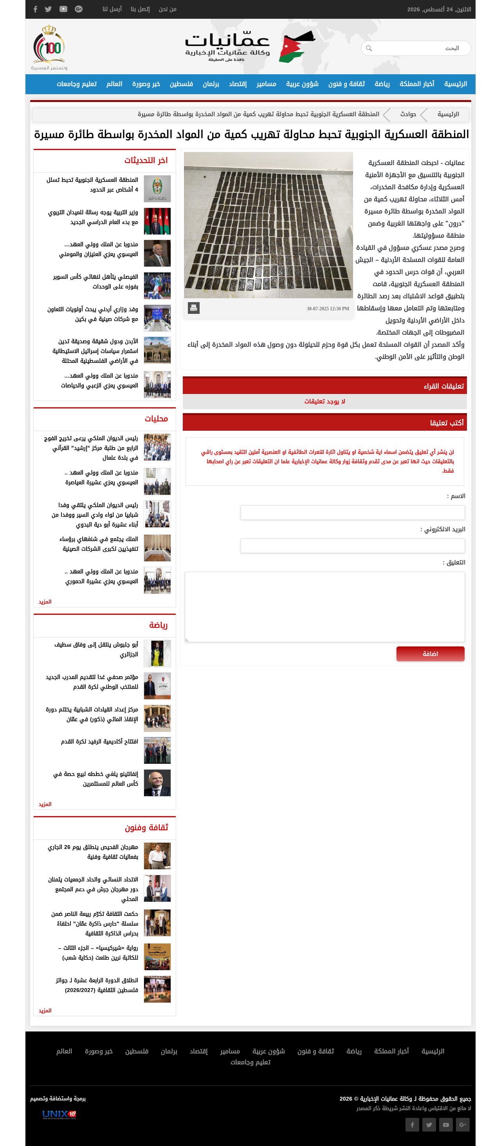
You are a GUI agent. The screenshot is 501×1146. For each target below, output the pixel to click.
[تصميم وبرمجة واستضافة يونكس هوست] (59, 1118)
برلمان (211, 84)
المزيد (45, 602)
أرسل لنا (112, 9)
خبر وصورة (146, 84)
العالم (114, 84)
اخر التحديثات (146, 160)
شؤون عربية (302, 84)
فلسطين (181, 84)
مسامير (266, 84)
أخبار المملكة (417, 84)
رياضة (382, 84)
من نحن (168, 9)
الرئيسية (455, 84)
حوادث (408, 114)
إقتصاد (238, 84)
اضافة (430, 653)
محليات (156, 418)
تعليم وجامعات (77, 84)
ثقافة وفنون (146, 827)
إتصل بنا (140, 9)
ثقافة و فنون (346, 84)
